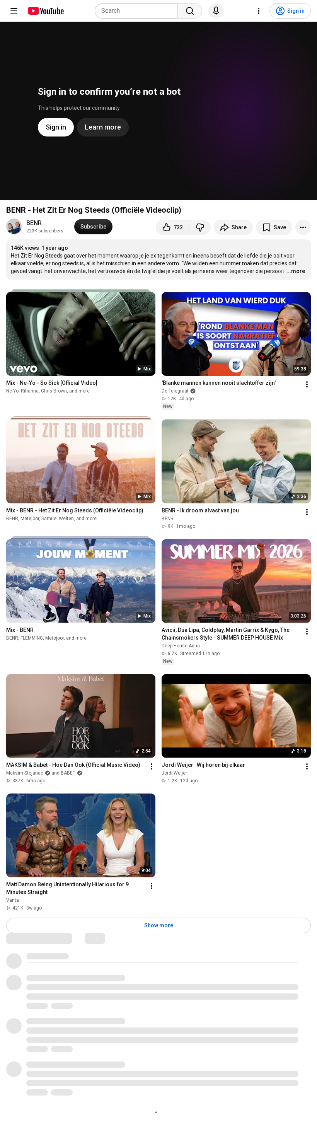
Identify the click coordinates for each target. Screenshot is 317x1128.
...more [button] (295, 271)
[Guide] (14, 10)
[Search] (189, 11)
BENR (34, 223)
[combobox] (138, 10)
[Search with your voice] (216, 11)
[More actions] (303, 227)
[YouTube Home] (45, 11)
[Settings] (258, 10)
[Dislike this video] (200, 227)
